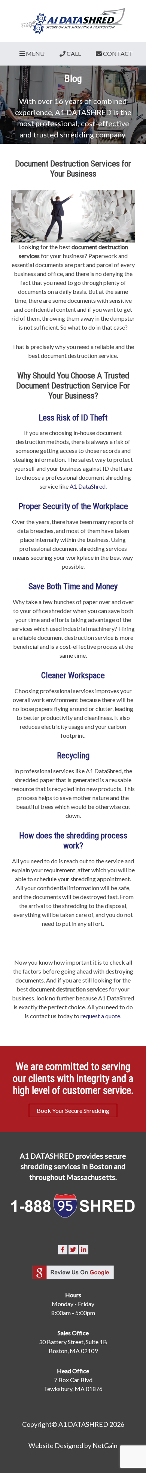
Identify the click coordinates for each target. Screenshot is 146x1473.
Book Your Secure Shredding (73, 1110)
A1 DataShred (88, 486)
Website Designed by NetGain (73, 1445)
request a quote (100, 1015)
